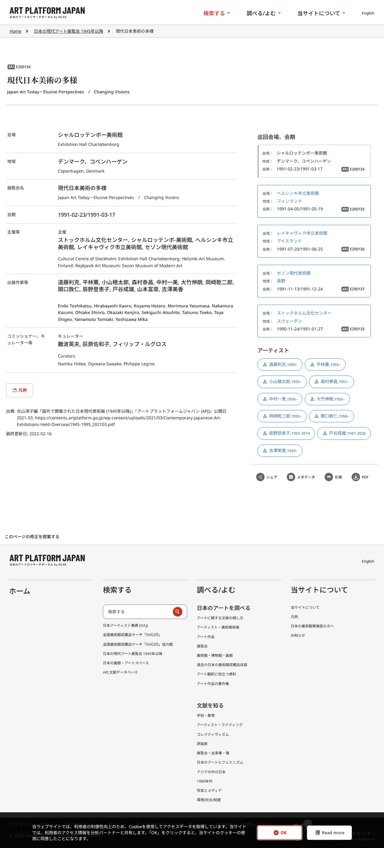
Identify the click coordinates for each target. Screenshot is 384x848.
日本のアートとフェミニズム (220, 762)
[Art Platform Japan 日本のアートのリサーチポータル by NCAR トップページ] (47, 13)
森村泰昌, (335, 381)
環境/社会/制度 (209, 799)
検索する (214, 13)
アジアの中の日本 (211, 771)
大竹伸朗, (330, 399)
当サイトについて (318, 13)
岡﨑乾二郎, (285, 416)
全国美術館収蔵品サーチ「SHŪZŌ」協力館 (138, 644)
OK (283, 833)
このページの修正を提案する (33, 536)
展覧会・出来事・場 (213, 753)
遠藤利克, (283, 364)
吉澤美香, (283, 450)
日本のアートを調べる (223, 607)
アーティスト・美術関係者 (218, 627)
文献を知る (210, 705)
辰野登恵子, (289, 433)
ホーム (19, 591)
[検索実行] (177, 612)
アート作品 (205, 636)
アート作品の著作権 (213, 683)
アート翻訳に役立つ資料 (216, 674)
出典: (11, 411)
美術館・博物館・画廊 (215, 655)
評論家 (202, 743)
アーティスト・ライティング (220, 724)
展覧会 (202, 646)
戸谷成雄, (347, 433)
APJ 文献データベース (120, 672)
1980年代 (204, 781)
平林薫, (328, 364)
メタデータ (306, 477)
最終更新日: (17, 433)
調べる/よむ (261, 13)
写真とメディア (209, 790)
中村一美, (283, 399)
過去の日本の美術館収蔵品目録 (222, 664)
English (368, 13)
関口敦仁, (335, 416)
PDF (365, 477)
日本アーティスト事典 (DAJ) (125, 625)
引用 (338, 477)
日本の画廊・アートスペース (126, 662)
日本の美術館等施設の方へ (312, 626)
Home (15, 31)
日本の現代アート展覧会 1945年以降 (68, 31)
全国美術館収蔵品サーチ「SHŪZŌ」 (132, 634)
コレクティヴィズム (213, 734)
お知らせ (298, 635)
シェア (271, 477)
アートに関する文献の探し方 (220, 617)
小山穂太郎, (285, 381)
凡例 (294, 616)
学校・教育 (206, 715)
